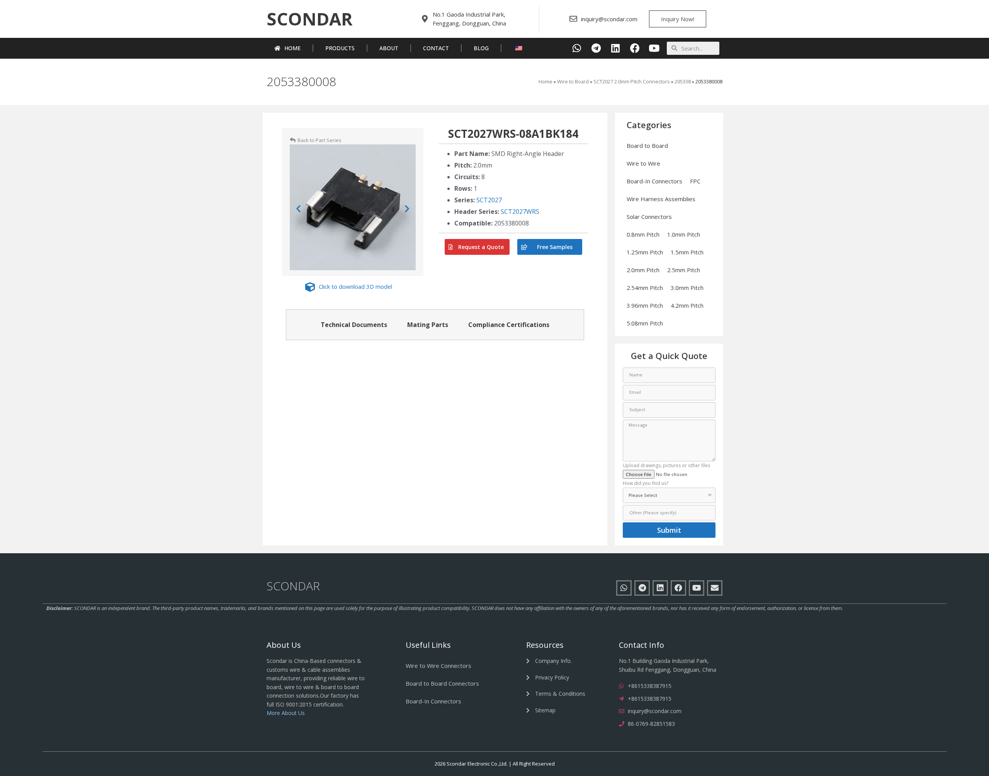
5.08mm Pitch (645, 323)
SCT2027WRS (520, 211)
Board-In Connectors (654, 181)
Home (292, 48)
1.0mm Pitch (683, 234)
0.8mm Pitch (643, 234)
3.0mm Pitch (687, 287)
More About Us (286, 713)
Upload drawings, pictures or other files (666, 466)
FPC (695, 181)
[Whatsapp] (577, 48)
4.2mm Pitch (687, 305)
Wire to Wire (643, 163)
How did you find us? (645, 483)
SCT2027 (489, 200)
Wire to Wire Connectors (438, 665)
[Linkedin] (615, 48)
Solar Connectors (649, 216)
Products (340, 48)
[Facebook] (635, 48)
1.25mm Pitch (645, 252)
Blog (481, 48)
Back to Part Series (319, 140)
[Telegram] (596, 48)
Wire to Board (573, 81)
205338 (683, 81)
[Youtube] (654, 48)
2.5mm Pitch (683, 270)
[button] (309, 19)
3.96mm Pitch (645, 305)
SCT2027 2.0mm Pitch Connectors (631, 81)
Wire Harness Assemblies (661, 199)
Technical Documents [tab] (354, 324)
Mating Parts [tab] (427, 324)
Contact (436, 48)
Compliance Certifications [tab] (508, 324)
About (388, 48)
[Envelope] (714, 588)
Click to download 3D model (355, 286)
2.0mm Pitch (643, 270)
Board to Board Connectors (442, 683)
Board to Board (647, 145)
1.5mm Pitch (687, 252)
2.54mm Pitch (645, 287)
